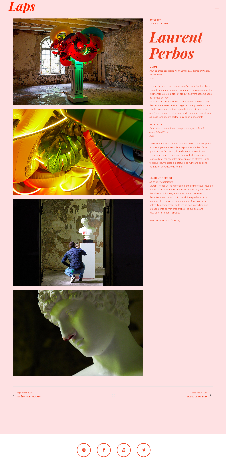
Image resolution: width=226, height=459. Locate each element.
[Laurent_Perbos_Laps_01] (78, 106)
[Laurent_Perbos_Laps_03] (78, 287)
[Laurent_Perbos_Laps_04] (78, 378)
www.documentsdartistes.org (164, 220)
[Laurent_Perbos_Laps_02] (78, 197)
